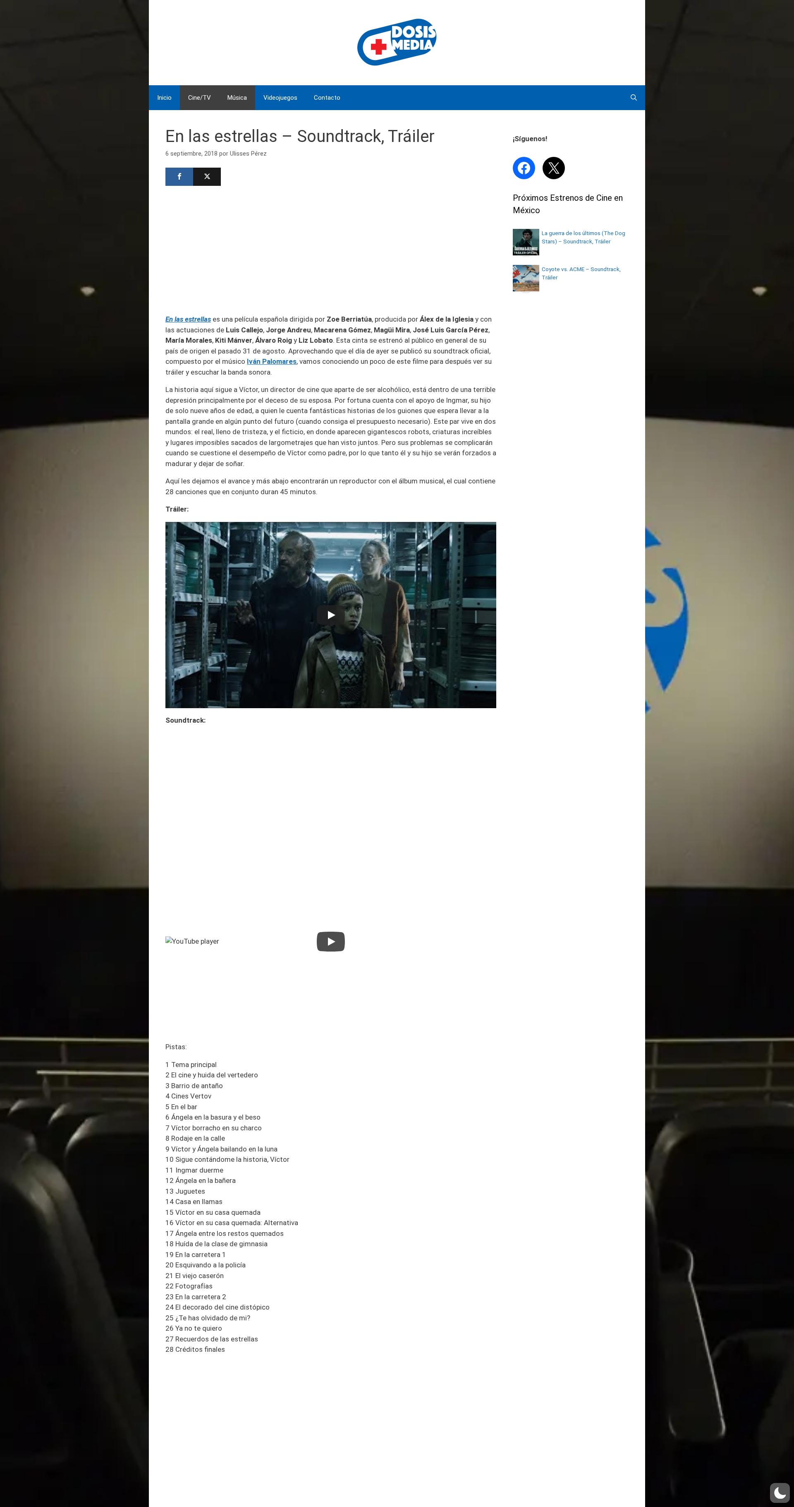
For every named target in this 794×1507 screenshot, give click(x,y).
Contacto (327, 97)
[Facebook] (179, 177)
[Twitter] (207, 177)
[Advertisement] (330, 249)
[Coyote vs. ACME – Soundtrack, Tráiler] (526, 289)
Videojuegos (280, 97)
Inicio (164, 97)
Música (237, 97)
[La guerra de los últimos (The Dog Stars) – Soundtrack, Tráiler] (526, 253)
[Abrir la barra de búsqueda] (633, 97)
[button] (780, 1493)
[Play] (331, 615)
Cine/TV (199, 97)
